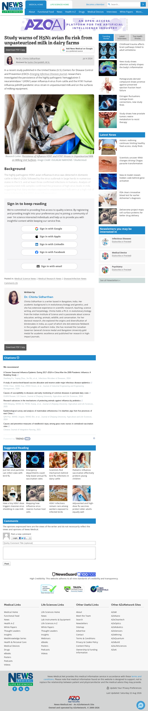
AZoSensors (116, 630)
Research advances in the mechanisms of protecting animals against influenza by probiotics (42, 401)
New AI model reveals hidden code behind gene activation (132, 178)
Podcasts (8, 661)
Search (79, 619)
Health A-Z (9, 623)
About (79, 612)
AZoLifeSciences (119, 646)
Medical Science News (25, 278)
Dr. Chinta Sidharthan (38, 297)
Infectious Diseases (121, 238)
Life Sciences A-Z (49, 623)
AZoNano (115, 615)
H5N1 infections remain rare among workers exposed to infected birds (58, 507)
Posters (7, 657)
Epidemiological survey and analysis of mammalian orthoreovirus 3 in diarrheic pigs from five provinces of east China (47, 412)
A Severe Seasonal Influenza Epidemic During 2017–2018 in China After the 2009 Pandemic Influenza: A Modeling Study (47, 373)
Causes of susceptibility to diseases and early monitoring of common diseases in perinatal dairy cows (46, 393)
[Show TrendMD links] (94, 438)
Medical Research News (49, 278)
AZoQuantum (117, 638)
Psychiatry (117, 266)
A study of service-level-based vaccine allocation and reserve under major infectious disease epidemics (46, 383)
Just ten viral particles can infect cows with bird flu (13, 473)
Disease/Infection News (75, 278)
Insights (8, 634)
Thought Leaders (12, 630)
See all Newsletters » (110, 280)
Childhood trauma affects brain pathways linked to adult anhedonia (132, 47)
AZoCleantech (117, 619)
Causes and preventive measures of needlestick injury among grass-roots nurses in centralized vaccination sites (48, 425)
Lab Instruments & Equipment (55, 619)
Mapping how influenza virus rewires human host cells (36, 507)
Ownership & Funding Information (86, 651)
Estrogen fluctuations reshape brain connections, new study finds (131, 100)
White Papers (10, 627)
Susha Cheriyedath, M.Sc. (38, 62)
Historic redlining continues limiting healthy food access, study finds (132, 143)
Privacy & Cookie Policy (87, 642)
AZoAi (114, 649)
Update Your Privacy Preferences (125, 688)
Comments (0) (11, 283)
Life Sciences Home (59, 4)
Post (6, 563)
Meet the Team (83, 615)
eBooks (7, 653)
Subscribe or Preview (122, 241)
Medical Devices (12, 646)
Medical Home (36, 4)
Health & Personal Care (15, 642)
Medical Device (119, 252)
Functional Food (11, 615)
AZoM (114, 612)
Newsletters (82, 623)
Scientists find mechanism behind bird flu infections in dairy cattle (59, 474)
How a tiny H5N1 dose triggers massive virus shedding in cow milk (13, 506)
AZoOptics (116, 623)
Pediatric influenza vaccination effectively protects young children (83, 474)
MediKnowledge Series (15, 638)
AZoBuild (115, 642)
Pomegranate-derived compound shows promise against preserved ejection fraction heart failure (132, 84)
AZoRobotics (117, 627)
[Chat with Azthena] (140, 705)
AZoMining (116, 634)
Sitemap (80, 627)
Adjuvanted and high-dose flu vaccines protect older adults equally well (83, 507)
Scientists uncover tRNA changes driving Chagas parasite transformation (131, 160)
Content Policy (83, 646)
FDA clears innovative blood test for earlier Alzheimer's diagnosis (130, 195)
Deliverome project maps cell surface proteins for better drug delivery (132, 212)
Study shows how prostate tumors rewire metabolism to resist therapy (132, 118)
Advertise (80, 630)
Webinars (45, 638)
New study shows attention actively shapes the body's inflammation (132, 64)
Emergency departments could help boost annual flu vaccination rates (36, 474)
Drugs (7, 649)
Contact (80, 634)
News (6, 619)
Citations (10, 357)
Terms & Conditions (85, 638)
